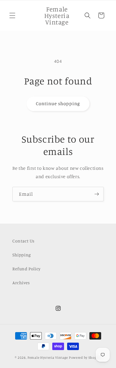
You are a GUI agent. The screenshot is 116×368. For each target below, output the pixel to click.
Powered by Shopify (85, 357)
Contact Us (23, 240)
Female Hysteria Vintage (48, 357)
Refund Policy (26, 268)
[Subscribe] (96, 194)
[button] (12, 15)
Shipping (21, 254)
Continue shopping (58, 103)
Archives (21, 282)
